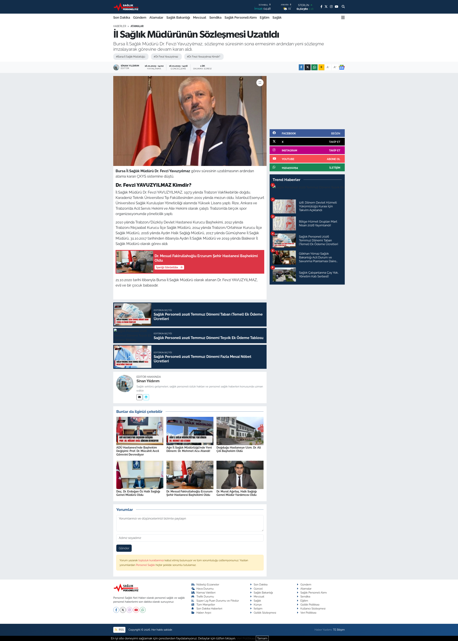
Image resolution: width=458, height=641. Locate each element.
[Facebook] (116, 610)
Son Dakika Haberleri (209, 608)
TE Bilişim (339, 629)
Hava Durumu (205, 588)
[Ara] (343, 6)
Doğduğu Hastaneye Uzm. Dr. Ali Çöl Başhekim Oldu (238, 449)
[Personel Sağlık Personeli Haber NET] (126, 7)
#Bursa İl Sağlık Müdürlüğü (130, 56)
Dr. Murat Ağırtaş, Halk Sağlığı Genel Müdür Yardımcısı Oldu (236, 493)
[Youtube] (136, 610)
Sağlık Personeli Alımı (241, 17)
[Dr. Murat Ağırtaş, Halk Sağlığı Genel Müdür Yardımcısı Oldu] (240, 474)
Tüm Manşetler (205, 604)
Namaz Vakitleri (205, 592)
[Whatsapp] (143, 610)
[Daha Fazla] (321, 67)
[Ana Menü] (343, 18)
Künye (258, 604)
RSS (121, 629)
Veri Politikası (308, 612)
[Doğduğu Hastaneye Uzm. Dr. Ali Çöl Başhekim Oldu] (240, 430)
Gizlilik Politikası (309, 604)
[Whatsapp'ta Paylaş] (314, 67)
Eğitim (264, 17)
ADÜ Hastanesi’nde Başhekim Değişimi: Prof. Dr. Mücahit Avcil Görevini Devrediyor (137, 451)
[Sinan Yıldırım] (124, 383)
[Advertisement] (307, 101)
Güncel (258, 588)
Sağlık (277, 17)
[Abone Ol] (342, 67)
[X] (123, 610)
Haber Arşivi (203, 612)
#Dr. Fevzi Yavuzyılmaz (166, 56)
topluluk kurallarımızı (151, 560)
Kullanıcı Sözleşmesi (312, 608)
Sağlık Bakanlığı (178, 17)
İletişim (258, 608)
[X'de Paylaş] (307, 67)
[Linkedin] (146, 397)
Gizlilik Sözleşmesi (265, 612)
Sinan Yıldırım (148, 381)
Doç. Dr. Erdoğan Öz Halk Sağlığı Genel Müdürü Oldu (138, 493)
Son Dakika (121, 17)
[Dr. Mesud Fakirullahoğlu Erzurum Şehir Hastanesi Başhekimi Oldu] (189, 474)
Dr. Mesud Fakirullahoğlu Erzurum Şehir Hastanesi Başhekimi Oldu (189, 493)
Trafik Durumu (205, 596)
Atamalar (156, 17)
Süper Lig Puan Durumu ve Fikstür (217, 600)
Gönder (124, 548)
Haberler (119, 26)
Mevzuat (199, 17)
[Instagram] (129, 610)
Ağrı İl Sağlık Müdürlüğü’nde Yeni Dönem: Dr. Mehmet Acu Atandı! (189, 449)
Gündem (139, 17)
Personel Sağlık (146, 564)
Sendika (215, 17)
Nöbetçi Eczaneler (207, 584)
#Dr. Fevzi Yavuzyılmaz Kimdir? (203, 56)
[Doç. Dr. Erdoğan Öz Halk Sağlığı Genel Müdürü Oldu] (139, 474)
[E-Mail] (139, 397)
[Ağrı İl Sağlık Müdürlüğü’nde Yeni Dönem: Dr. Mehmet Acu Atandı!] (189, 430)
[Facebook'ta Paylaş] (301, 67)
